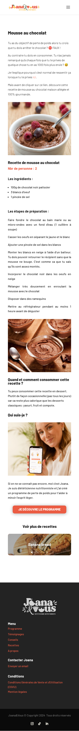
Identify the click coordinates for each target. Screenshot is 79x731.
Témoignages (16, 634)
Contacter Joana (20, 660)
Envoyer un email (18, 666)
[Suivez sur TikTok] (39, 724)
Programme (15, 628)
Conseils (13, 639)
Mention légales (17, 691)
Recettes (13, 645)
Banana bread (39, 544)
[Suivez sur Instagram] (32, 724)
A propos (13, 650)
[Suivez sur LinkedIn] (47, 724)
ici (34, 77)
